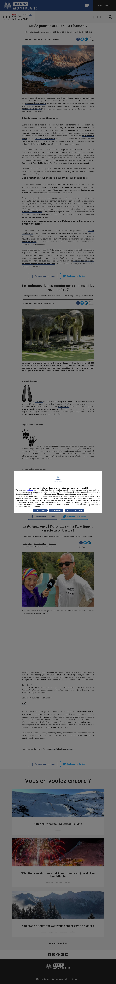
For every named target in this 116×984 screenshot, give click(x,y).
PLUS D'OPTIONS (74, 510)
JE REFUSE (56, 510)
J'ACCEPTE (40, 510)
